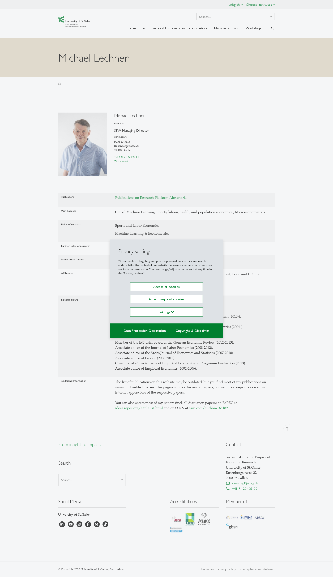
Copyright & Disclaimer (192, 330)
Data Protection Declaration (144, 330)
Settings (165, 312)
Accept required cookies (166, 299)
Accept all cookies (166, 287)
